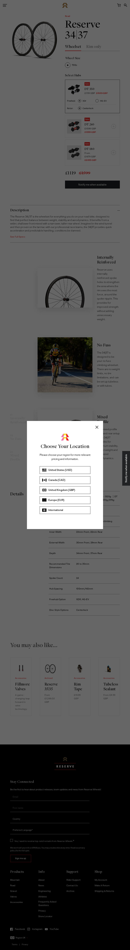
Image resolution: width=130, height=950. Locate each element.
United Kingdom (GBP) (61, 490)
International (55, 510)
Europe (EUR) (56, 500)
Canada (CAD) (56, 480)
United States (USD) (60, 470)
